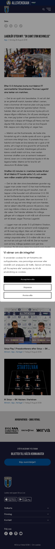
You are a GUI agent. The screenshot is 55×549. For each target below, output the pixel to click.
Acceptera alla (27, 279)
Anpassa (27, 287)
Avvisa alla (27, 295)
